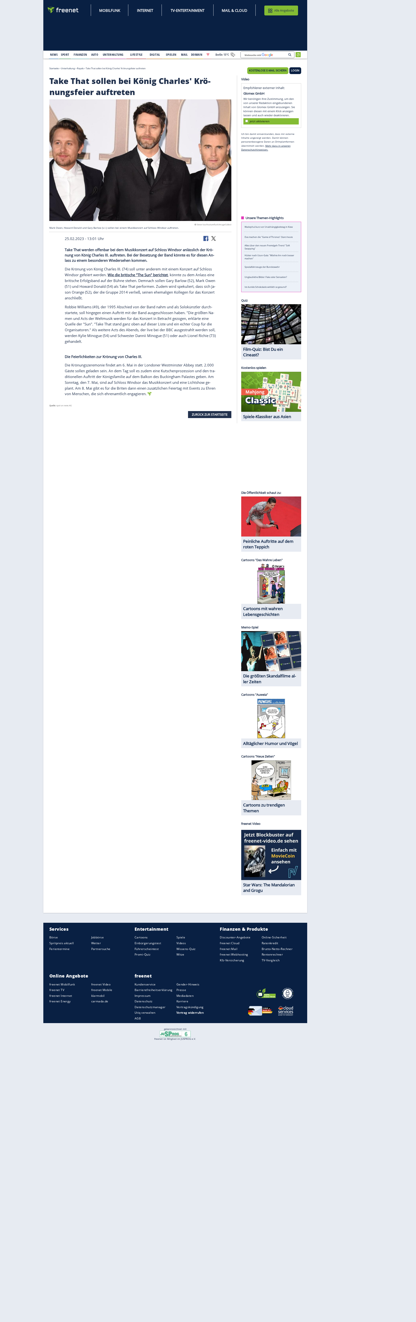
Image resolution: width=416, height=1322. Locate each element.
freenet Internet (60, 996)
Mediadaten (185, 996)
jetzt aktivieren (259, 121)
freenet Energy (60, 1001)
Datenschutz (144, 1001)
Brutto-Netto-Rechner (277, 949)
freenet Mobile (101, 990)
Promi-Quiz (142, 954)
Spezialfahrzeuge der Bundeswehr (262, 267)
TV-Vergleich (271, 960)
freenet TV (56, 990)
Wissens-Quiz (186, 949)
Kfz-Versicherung (232, 960)
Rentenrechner (272, 954)
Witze (180, 954)
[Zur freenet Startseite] (63, 10)
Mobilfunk (109, 10)
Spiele (180, 937)
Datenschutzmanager (150, 1007)
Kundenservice (145, 984)
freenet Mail (228, 949)
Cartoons (141, 937)
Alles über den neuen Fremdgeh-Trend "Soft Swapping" (267, 247)
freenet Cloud (229, 943)
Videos (181, 943)
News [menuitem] (54, 54)
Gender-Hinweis (188, 984)
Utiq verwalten (145, 1013)
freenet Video (100, 984)
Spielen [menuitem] (171, 54)
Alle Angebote (284, 10)
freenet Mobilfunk (62, 984)
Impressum (143, 996)
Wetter (96, 943)
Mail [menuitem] (184, 54)
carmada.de (99, 1001)
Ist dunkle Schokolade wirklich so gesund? (266, 287)
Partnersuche (100, 949)
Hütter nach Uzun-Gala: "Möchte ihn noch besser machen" (269, 257)
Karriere (182, 1001)
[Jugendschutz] (175, 1033)
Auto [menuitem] (94, 54)
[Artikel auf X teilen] (213, 238)
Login (295, 70)
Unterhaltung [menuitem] (113, 54)
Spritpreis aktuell (61, 943)
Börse (53, 937)
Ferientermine (59, 949)
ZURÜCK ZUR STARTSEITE (210, 414)
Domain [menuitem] (196, 54)
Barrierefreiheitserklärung (154, 990)
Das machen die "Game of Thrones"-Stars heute (269, 236)
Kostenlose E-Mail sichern (267, 70)
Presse (181, 990)
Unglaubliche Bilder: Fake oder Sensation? (266, 276)
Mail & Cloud (234, 10)
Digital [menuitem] (155, 54)
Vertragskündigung (190, 1007)
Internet (145, 10)
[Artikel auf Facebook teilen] (206, 238)
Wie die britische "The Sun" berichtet (138, 274)
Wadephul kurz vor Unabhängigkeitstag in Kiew (269, 226)
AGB (138, 1018)
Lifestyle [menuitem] (136, 54)
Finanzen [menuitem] (80, 54)
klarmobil (98, 996)
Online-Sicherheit (274, 937)
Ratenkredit (270, 943)
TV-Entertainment (187, 10)
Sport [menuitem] (65, 54)
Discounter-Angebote (235, 937)
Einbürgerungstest (148, 943)
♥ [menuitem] (208, 54)
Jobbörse (97, 937)
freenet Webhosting (234, 954)
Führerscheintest (147, 949)
